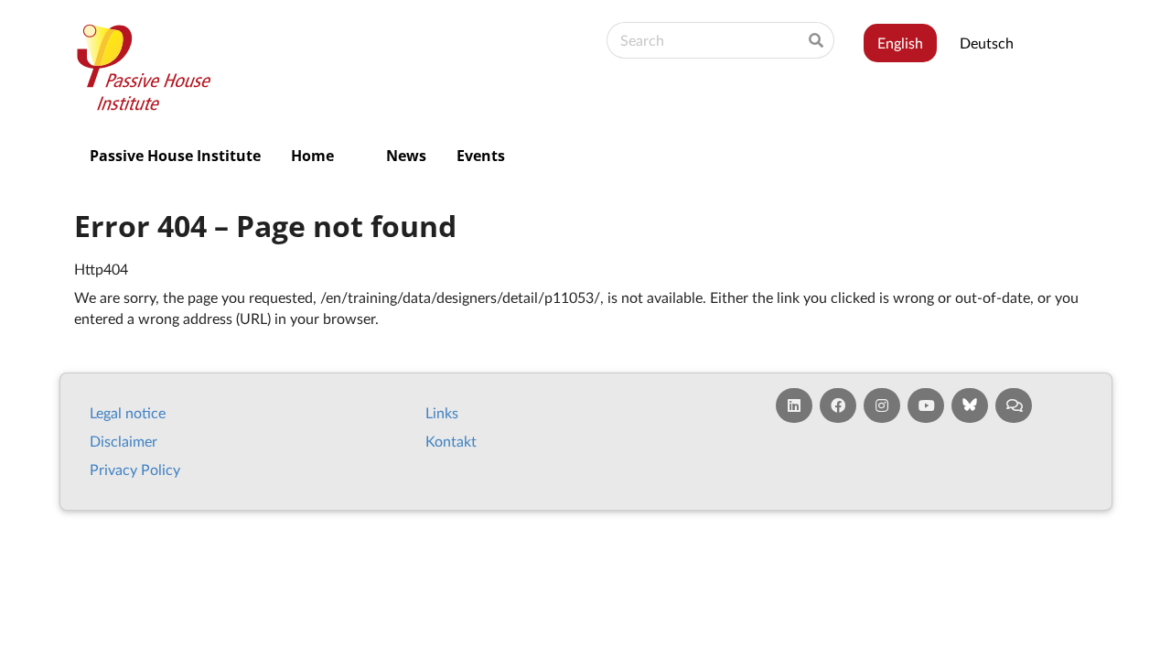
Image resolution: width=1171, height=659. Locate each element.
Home (312, 156)
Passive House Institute (175, 156)
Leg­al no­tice (128, 412)
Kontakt (451, 440)
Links (441, 412)
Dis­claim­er (123, 440)
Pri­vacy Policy (135, 469)
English (900, 42)
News (406, 156)
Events (481, 156)
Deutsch (987, 42)
